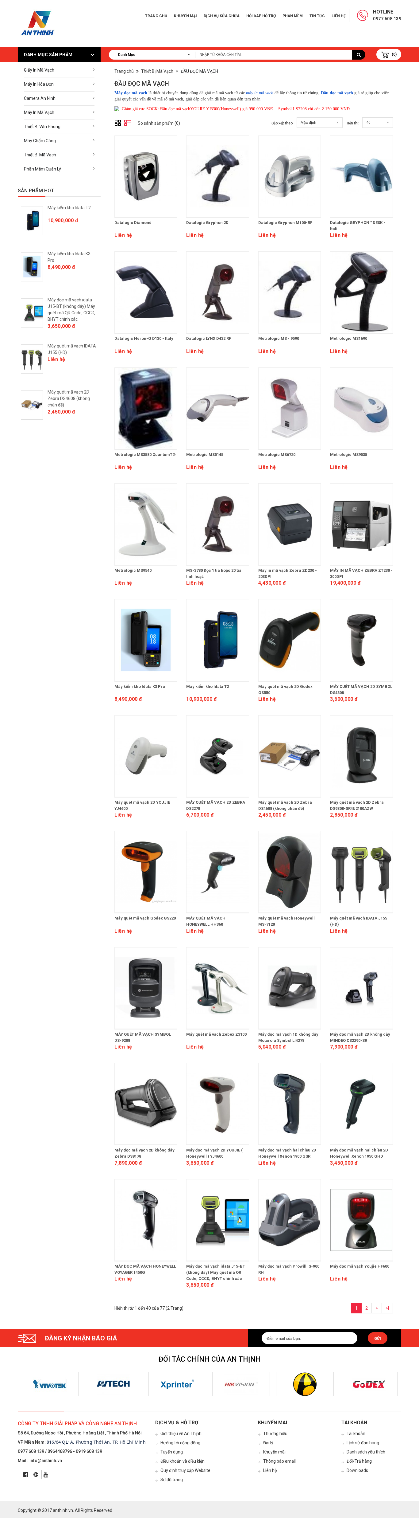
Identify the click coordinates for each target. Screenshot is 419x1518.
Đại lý (268, 1442)
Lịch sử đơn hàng (363, 1442)
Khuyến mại (185, 16)
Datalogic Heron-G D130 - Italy (143, 338)
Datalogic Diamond (133, 222)
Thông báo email (279, 1461)
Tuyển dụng (171, 1451)
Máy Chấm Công (40, 140)
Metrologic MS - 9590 (278, 338)
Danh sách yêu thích (366, 1451)
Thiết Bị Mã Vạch (40, 154)
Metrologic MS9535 (348, 454)
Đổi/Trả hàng (359, 1461)
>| (387, 1308)
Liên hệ (339, 16)
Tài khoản (356, 1433)
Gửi (377, 1338)
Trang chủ (156, 16)
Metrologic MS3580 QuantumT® (145, 454)
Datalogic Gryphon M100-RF (285, 222)
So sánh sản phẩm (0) (159, 123)
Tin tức (317, 16)
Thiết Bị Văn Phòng (42, 126)
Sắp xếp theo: (282, 123)
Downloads (357, 1470)
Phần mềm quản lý (42, 169)
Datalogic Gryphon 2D (207, 222)
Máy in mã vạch (39, 112)
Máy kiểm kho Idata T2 (69, 207)
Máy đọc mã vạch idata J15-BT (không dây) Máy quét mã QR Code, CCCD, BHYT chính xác (215, 1272)
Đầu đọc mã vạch (337, 93)
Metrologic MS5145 (204, 454)
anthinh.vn (63, 1510)
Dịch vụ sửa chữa (222, 16)
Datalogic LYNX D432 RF (208, 338)
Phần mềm (293, 16)
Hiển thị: (352, 123)
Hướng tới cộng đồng (180, 1442)
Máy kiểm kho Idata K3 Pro (139, 686)
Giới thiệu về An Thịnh (181, 1433)
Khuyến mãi (274, 1451)
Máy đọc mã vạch (131, 93)
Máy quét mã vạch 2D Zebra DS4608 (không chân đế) (69, 398)
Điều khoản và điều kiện (182, 1461)
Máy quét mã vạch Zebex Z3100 (216, 1034)
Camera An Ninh (40, 98)
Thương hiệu (275, 1433)
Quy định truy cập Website (185, 1470)
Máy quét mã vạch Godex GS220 (145, 918)
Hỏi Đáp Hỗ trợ (261, 16)
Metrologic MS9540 (133, 570)
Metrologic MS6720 (276, 454)
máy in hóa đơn (39, 84)
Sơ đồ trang (171, 1479)
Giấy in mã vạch (39, 70)
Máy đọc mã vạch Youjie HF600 (359, 1266)
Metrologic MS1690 (348, 338)
